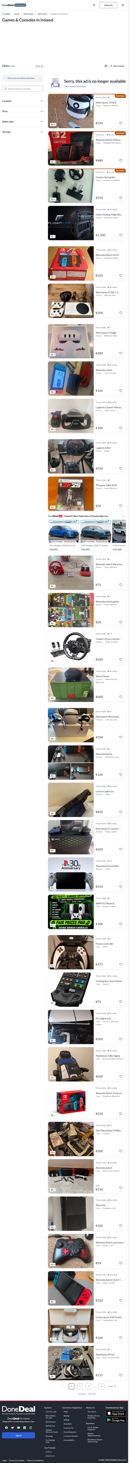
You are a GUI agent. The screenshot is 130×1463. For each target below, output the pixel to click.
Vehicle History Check (52, 1431)
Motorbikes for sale (51, 1417)
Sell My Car (50, 1426)
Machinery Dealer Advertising (95, 1441)
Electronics (42, 14)
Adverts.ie (50, 1456)
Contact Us (68, 1428)
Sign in (19, 1435)
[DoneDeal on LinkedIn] (24, 1427)
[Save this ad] (121, 123)
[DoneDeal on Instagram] (30, 1427)
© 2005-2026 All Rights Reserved (112, 1460)
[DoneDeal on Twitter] (12, 1427)
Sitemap (49, 1436)
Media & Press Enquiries (94, 1417)
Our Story (92, 1412)
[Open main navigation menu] (123, 5)
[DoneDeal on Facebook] (6, 1427)
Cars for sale (51, 1412)
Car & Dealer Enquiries (93, 1428)
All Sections (28, 14)
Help (66, 1412)
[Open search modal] (94, 5)
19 (102, 1386)
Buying (66, 1416)
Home (16, 14)
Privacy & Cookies (16, 1460)
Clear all (39, 66)
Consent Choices (71, 1436)
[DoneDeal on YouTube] (18, 1427)
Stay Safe (67, 1424)
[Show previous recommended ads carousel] (119, 516)
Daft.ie (49, 1452)
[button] (22, 101)
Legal (4, 1460)
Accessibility (69, 1440)
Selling (66, 1420)
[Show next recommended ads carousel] (124, 516)
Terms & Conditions (35, 1460)
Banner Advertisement (94, 1435)
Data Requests (70, 1432)
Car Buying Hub (50, 1441)
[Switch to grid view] (105, 65)
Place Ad (108, 5)
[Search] (5, 89)
